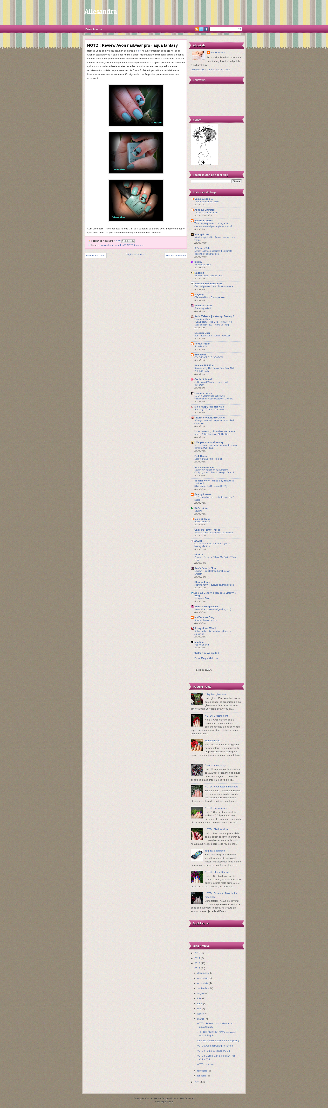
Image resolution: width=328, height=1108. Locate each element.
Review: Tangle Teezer (205, 620)
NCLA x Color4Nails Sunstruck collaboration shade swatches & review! (214, 397)
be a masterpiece (204, 467)
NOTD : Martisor (205, 1064)
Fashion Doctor (203, 220)
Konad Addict (202, 343)
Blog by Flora (202, 582)
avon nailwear (107, 245)
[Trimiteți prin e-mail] (123, 241)
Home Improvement (164, 1101)
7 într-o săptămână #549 (206, 201)
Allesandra (100, 11)
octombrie (202, 983)
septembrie (203, 988)
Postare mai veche (176, 255)
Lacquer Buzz (202, 333)
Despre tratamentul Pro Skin (208, 459)
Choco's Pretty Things (207, 530)
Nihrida (198, 554)
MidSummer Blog (204, 617)
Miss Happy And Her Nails (209, 406)
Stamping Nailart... (203, 308)
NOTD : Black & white (216, 829)
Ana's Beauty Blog (205, 568)
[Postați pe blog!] (126, 241)
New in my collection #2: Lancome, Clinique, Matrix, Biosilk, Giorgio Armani (214, 471)
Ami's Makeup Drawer (206, 606)
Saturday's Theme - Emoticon (209, 409)
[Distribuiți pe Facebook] (133, 241)
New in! (198, 511)
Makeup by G (202, 519)
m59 (124, 245)
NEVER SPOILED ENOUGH (209, 417)
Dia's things (201, 508)
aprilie (200, 1013)
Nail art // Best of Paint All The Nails (212, 434)
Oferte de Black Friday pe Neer (209, 297)
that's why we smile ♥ (206, 653)
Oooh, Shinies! (203, 379)
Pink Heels (200, 456)
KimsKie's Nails (203, 305)
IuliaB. (198, 262)
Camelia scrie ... (203, 199)
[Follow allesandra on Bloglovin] (204, 164)
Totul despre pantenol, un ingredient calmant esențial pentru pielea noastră (213, 225)
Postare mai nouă (95, 255)
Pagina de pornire (93, 29)
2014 (197, 958)
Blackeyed (200, 354)
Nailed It (199, 273)
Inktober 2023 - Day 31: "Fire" (209, 275)
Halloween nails (202, 521)
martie (200, 1019)
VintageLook (201, 234)
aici (139, 50)
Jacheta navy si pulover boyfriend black (214, 585)
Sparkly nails (200, 346)
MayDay (199, 294)
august (201, 993)
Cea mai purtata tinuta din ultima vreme (213, 286)
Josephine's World (205, 628)
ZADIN (198, 541)
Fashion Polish (203, 393)
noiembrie (202, 978)
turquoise (139, 245)
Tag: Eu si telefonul (215, 850)
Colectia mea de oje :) (217, 765)
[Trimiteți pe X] (129, 241)
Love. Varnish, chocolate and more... (215, 431)
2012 (197, 968)
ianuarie (201, 1075)
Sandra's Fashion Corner (208, 283)
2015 (197, 953)
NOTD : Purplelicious (216, 808)
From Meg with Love (206, 658)
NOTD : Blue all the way (218, 872)
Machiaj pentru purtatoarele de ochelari (213, 532)
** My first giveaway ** (216, 694)
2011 (197, 1082)
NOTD (130, 245)
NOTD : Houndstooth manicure (221, 786)
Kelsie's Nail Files (204, 365)
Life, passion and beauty (208, 442)
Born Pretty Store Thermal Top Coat (212, 335)
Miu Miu (199, 642)
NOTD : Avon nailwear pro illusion (215, 1045)
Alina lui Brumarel (204, 210)
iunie (199, 1003)
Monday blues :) (213, 740)
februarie (202, 1070)
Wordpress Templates (184, 1098)
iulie (199, 998)
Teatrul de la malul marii (206, 212)
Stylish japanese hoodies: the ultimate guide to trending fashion (213, 252)
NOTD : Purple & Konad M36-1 (213, 1051)
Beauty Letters (202, 494)
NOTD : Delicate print (216, 716)
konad (118, 245)
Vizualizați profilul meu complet (211, 70)
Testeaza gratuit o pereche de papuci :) (218, 1040)
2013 (197, 963)
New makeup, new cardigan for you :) (212, 609)
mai (199, 1008)
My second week (202, 264)
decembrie (203, 973)
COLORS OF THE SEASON (208, 357)
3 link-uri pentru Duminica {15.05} (210, 486)
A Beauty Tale (202, 248)
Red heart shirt (201, 644)
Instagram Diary (202, 598)
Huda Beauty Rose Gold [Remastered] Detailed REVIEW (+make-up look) (213, 323)
